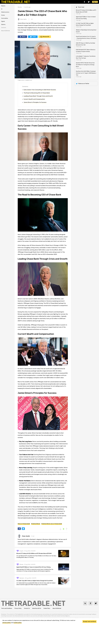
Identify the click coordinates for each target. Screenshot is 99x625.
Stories (20, 7)
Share (23, 36)
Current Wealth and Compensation (34, 99)
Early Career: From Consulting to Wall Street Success (40, 89)
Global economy (5, 12)
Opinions (3, 24)
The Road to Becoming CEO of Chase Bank (37, 93)
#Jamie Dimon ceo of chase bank (51, 523)
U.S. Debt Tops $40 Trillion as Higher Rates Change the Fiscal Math (34, 580)
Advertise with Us (36, 608)
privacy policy (6, 622)
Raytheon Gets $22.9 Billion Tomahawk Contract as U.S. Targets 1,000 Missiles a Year (86, 73)
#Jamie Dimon (35, 523)
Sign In (95, 2)
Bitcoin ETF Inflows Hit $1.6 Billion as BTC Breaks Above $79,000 (34, 553)
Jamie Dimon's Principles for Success (35, 102)
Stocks (3, 15)
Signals (3, 21)
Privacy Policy (18, 608)
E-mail (32, 536)
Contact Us (27, 608)
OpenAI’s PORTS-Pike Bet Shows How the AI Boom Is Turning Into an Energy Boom (85, 64)
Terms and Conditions (6, 608)
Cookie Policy (47, 608)
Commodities (4, 18)
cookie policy (18, 622)
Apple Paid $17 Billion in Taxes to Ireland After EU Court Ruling (33, 567)
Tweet (34, 36)
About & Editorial (5, 30)
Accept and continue (89, 621)
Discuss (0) (46, 36)
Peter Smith (23, 19)
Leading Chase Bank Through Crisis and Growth (38, 96)
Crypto (21, 551)
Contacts (3, 27)
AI (1, 9)
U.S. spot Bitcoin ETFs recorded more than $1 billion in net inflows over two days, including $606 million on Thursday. (36, 556)
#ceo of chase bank (24, 523)
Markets (3, 6)
